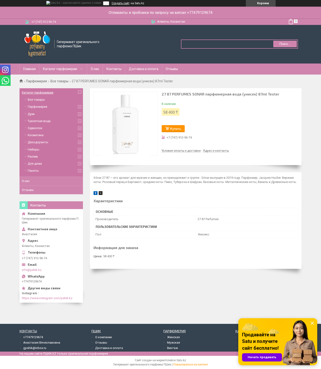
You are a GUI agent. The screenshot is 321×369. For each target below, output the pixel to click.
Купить (175, 129)
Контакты (113, 69)
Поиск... (285, 44)
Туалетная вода (39, 121)
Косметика (35, 135)
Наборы (33, 149)
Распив (33, 156)
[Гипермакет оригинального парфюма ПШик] (37, 44)
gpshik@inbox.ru (34, 348)
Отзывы (172, 69)
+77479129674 (33, 337)
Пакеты (33, 170)
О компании (103, 337)
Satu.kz (181, 360)
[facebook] (96, 194)
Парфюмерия (36, 81)
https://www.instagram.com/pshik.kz (47, 298)
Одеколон (35, 128)
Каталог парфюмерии (60, 69)
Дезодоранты (38, 142)
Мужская (173, 342)
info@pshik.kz (32, 270)
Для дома (35, 163)
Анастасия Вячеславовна (41, 342)
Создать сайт (120, 3)
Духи (31, 114)
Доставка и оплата (143, 69)
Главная (29, 69)
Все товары (59, 81)
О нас (95, 69)
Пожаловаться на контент (190, 364)
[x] (100, 194)
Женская (173, 337)
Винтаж (172, 348)
